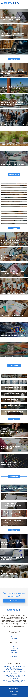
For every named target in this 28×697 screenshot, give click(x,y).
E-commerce (14, 174)
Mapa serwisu (14, 691)
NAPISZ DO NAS (14, 600)
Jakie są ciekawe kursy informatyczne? (9, 432)
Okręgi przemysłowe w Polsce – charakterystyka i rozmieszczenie (14, 677)
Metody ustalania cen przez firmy (13, 357)
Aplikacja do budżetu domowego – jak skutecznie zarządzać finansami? (13, 294)
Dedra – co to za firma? (12, 381)
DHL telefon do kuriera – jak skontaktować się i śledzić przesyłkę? (14, 386)
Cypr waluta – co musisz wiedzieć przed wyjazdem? (10, 241)
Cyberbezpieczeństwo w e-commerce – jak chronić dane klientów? (11, 50)
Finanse (14, 228)
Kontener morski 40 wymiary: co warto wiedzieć (14, 410)
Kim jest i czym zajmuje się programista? (11, 463)
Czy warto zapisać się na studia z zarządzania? (12, 558)
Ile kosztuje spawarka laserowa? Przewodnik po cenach (13, 404)
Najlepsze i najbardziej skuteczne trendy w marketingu (12, 513)
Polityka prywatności (14, 688)
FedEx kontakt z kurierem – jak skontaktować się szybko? (13, 398)
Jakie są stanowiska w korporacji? (9, 574)
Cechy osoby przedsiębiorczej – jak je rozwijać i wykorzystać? (12, 103)
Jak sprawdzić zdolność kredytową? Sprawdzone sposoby (10, 145)
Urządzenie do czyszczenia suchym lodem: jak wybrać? (14, 392)
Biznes (14, 59)
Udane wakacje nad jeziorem (14, 488)
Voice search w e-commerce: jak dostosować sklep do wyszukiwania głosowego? (12, 34)
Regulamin (14, 694)
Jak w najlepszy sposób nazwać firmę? (12, 165)
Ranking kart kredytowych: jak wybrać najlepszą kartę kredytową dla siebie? (12, 336)
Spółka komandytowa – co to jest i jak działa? (13, 72)
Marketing (14, 476)
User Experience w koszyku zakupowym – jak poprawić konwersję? (11, 18)
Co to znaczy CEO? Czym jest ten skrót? (11, 543)
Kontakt (14, 639)
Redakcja (14, 636)
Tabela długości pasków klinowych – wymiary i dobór (14, 374)
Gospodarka (14, 365)
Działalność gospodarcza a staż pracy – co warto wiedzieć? (12, 125)
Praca (14, 530)
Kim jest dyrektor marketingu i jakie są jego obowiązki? (13, 504)
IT (14, 419)
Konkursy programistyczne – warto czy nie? (11, 447)
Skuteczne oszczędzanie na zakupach (13, 496)
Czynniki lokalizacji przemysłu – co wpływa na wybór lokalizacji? (12, 88)
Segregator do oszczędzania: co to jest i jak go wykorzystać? (12, 316)
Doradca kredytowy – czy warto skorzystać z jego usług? (12, 272)
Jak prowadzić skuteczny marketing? (13, 521)
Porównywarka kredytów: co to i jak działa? (12, 257)
